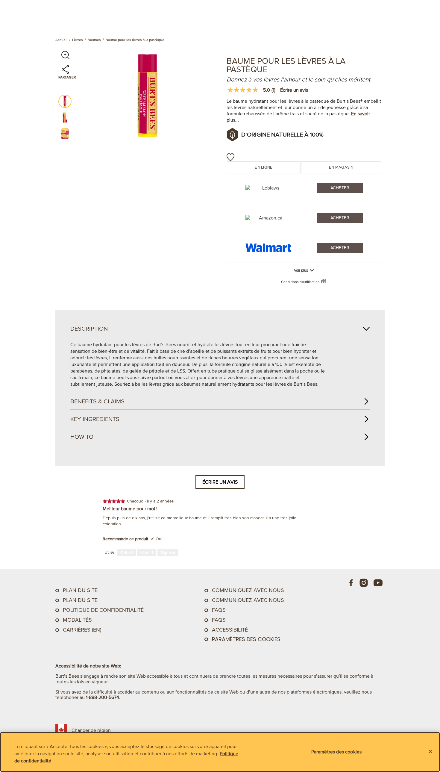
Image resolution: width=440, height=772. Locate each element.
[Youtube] (378, 582)
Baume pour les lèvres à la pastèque (135, 40)
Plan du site (80, 590)
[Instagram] (363, 582)
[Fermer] (430, 751)
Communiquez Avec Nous (248, 590)
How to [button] (81, 436)
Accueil (61, 40)
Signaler (167, 552)
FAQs (219, 610)
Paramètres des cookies (246, 639)
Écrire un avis (294, 89)
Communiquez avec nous (248, 600)
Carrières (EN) (82, 630)
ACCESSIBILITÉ (230, 630)
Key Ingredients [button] (94, 419)
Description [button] (89, 328)
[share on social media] (65, 72)
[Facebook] (351, 582)
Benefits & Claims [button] (97, 401)
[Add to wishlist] (230, 157)
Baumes (94, 40)
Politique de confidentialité (103, 610)
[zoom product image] (65, 55)
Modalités (77, 620)
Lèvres (77, 40)
